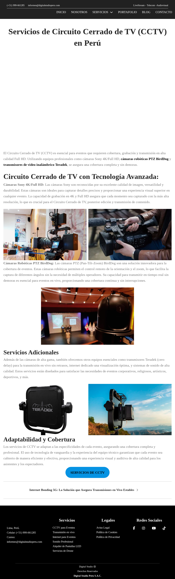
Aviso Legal (103, 527)
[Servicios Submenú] (111, 12)
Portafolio (127, 12)
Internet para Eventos (64, 537)
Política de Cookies (106, 532)
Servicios (100, 12)
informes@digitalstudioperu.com (44, 5)
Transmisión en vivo (64, 532)
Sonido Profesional (63, 541)
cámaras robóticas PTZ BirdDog (145, 159)
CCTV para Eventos (64, 527)
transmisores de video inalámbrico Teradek (35, 164)
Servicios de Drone (63, 550)
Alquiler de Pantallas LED (67, 546)
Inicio (61, 12)
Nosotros (79, 12)
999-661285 (19, 5)
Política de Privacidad (108, 537)
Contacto (164, 12)
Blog (146, 12)
